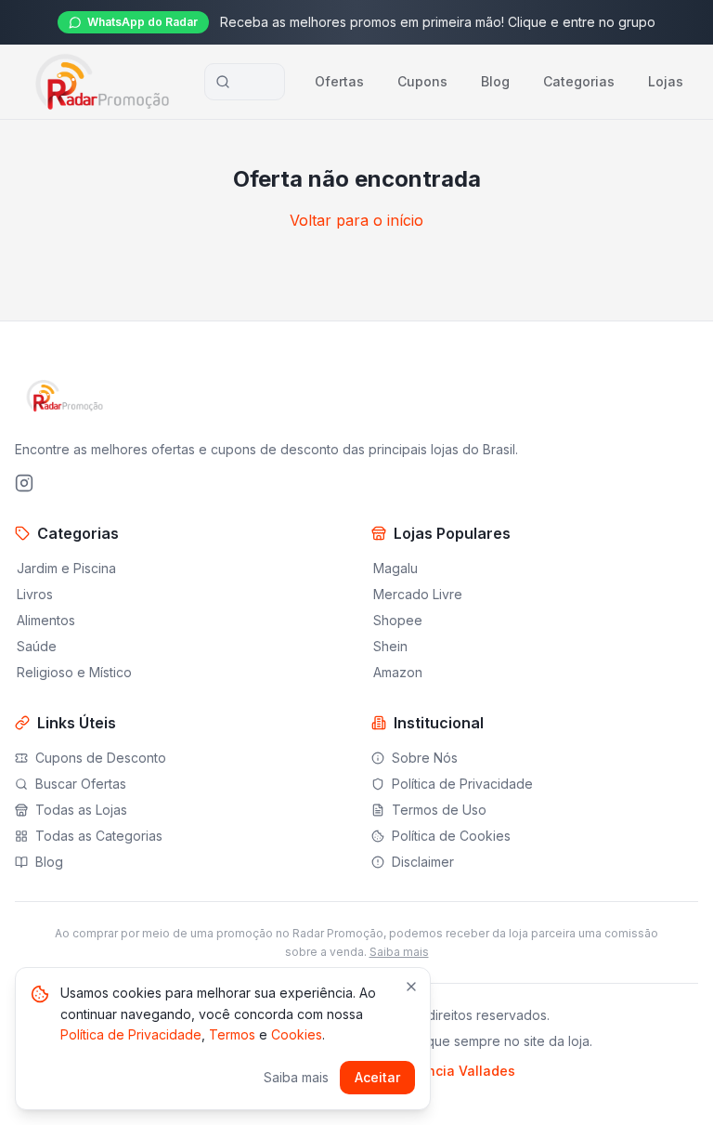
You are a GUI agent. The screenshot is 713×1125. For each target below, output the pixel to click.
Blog (495, 81)
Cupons (422, 81)
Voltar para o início (356, 220)
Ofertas (339, 81)
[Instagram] (24, 483)
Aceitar (377, 1077)
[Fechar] (411, 986)
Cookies (296, 1034)
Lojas (665, 81)
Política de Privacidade (130, 1034)
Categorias (579, 81)
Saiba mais (399, 952)
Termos (232, 1034)
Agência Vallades (458, 1071)
